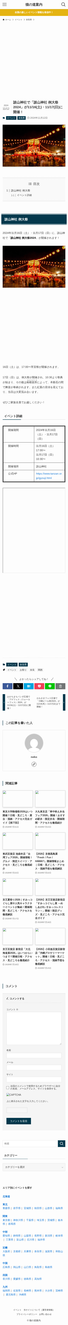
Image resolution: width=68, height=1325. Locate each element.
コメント (12, 1009)
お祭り (23, 670)
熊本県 (38, 1290)
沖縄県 (22, 1294)
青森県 (6, 1208)
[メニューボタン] (4, 4)
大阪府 (6, 1251)
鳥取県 (38, 1267)
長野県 (38, 1235)
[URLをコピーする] (60, 686)
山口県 (27, 1267)
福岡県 (6, 1290)
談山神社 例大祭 (20, 190)
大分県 (48, 1290)
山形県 (48, 1208)
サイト (9, 1074)
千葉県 (30, 1220)
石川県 (30, 1239)
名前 (8, 1050)
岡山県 (17, 1267)
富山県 (20, 1239)
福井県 (41, 1239)
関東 (5, 1216)
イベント (11, 118)
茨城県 (51, 1220)
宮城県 (27, 1208)
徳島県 (27, 1278)
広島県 (6, 1267)
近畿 (5, 1247)
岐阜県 (59, 1235)
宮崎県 (59, 1290)
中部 (5, 1231)
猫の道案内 (34, 4)
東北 (5, 1204)
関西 (40, 670)
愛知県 (6, 1235)
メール (9, 1062)
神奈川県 (18, 1220)
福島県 (59, 1208)
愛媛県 (17, 1278)
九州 (5, 1286)
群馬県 (12, 1223)
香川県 (6, 1278)
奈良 (32, 670)
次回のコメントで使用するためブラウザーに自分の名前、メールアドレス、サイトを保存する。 (35, 1087)
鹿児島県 (11, 1294)
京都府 (17, 1251)
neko (34, 756)
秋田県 (38, 1208)
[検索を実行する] (61, 1143)
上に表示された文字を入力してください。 (27, 1101)
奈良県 (22, 118)
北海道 (6, 1196)
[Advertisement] (34, 63)
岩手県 (17, 1208)
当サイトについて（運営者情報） (39, 1310)
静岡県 (17, 1235)
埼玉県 (40, 1220)
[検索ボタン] (63, 4)
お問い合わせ (45, 1314)
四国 (5, 1275)
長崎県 (27, 1290)
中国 (5, 1263)
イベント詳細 (24, 195)
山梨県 (27, 1235)
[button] (7, 686)
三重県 (9, 1239)
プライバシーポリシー (26, 1314)
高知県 (38, 1278)
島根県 (48, 1267)
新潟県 (48, 1235)
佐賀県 (17, 1290)
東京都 (6, 1220)
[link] (34, 764)
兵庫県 (27, 1251)
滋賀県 (48, 1251)
